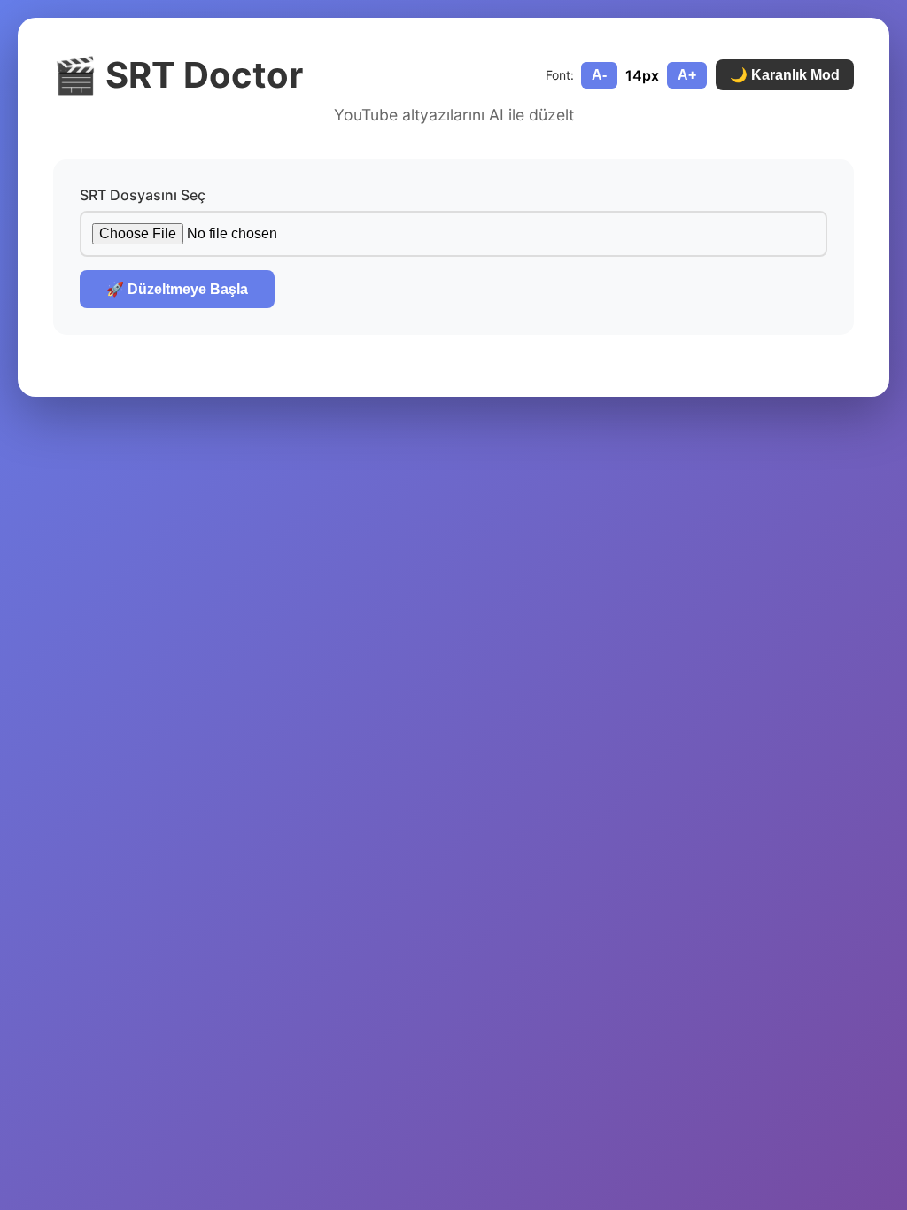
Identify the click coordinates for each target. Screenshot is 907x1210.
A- (599, 74)
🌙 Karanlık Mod (785, 74)
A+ (687, 74)
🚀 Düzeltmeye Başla (177, 289)
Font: (560, 74)
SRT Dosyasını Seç (142, 195)
